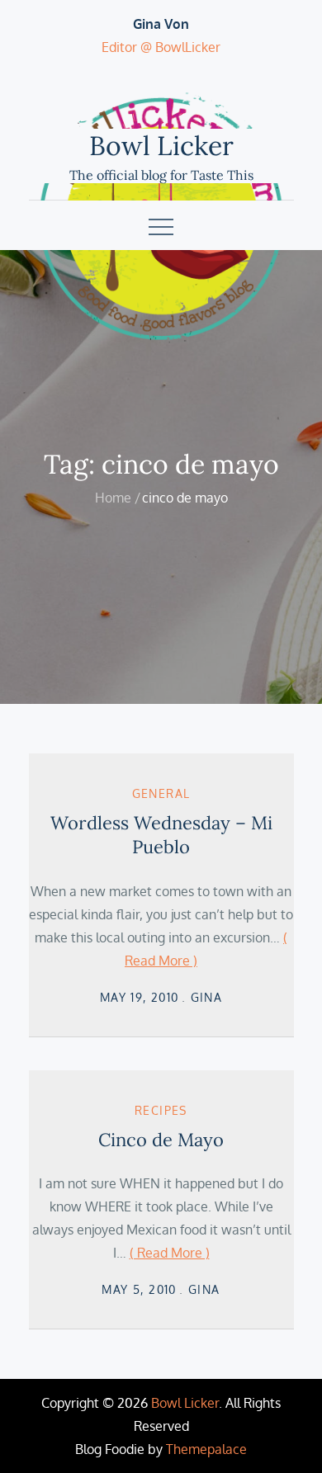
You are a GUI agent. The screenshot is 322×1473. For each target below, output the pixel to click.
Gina (207, 997)
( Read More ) (170, 1252)
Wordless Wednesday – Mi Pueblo (161, 834)
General (161, 793)
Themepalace (206, 1449)
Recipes (161, 1110)
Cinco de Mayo (161, 1139)
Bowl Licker (161, 146)
